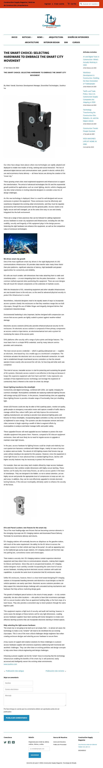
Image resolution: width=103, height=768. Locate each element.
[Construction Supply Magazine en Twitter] (5, 743)
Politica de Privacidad (59, 744)
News (40, 37)
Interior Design (52, 42)
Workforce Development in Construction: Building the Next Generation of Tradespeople (91, 78)
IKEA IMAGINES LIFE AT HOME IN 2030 (90, 141)
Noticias (26, 37)
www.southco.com (10, 664)
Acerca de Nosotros (59, 742)
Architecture (32, 42)
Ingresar (47, 4)
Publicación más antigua (15, 671)
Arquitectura (56, 37)
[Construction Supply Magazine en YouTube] (13, 743)
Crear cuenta (59, 4)
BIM (66, 42)
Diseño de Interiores (78, 37)
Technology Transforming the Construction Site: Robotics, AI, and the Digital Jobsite (90, 115)
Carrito (73, 4)
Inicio (14, 37)
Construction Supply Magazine (53, 763)
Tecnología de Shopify (69, 763)
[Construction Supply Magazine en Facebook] (9, 743)
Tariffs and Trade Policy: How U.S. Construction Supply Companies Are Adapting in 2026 (90, 96)
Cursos (76, 42)
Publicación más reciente (55, 671)
